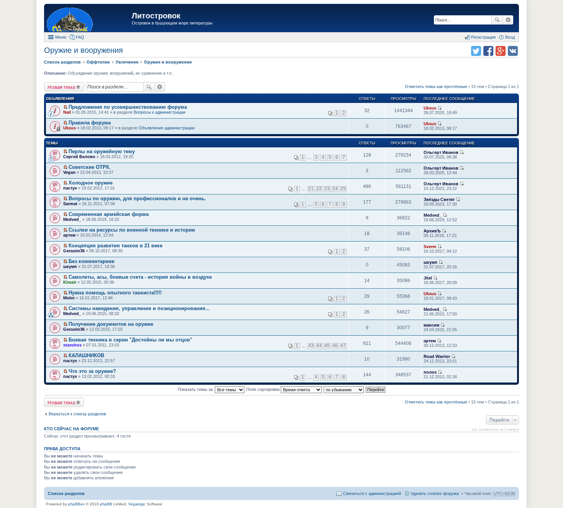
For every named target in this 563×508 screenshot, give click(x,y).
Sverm (430, 246)
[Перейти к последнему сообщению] (439, 108)
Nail (67, 112)
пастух (70, 188)
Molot (69, 298)
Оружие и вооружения (83, 50)
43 (311, 345)
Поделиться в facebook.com (488, 51)
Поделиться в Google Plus (501, 51)
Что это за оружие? (92, 371)
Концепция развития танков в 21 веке (115, 245)
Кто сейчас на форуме (71, 428)
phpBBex (76, 504)
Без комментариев (92, 261)
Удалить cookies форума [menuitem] (435, 493)
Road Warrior (437, 356)
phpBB (106, 504)
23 (327, 188)
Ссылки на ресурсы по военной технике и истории (132, 230)
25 (343, 188)
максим (431, 325)
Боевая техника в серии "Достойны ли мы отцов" (130, 340)
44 (319, 345)
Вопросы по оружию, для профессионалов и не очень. (137, 198)
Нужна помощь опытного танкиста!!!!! (115, 293)
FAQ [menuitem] (80, 37)
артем (69, 235)
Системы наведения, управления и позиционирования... (139, 308)
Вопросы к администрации (159, 112)
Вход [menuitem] (510, 37)
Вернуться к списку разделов (77, 414)
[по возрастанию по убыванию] (344, 389)
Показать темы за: (196, 389)
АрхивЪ (432, 231)
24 (335, 188)
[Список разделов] (89, 19)
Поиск (497, 20)
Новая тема (61, 86)
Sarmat (70, 203)
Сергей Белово (79, 156)
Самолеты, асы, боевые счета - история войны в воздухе (140, 277)
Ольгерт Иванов (441, 152)
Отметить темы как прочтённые (436, 86)
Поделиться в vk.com (513, 51)
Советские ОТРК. (90, 167)
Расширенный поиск (508, 20)
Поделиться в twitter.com (476, 51)
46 (335, 345)
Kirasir (69, 282)
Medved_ (72, 219)
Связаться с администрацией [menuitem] (372, 493)
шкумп (70, 266)
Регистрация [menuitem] (483, 37)
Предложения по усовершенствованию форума (128, 107)
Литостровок (156, 15)
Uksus (430, 108)
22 (319, 188)
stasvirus (72, 345)
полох (430, 372)
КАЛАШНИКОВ (86, 355)
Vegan (69, 172)
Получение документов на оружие (111, 324)
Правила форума (90, 123)
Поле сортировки (263, 389)
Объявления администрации (167, 128)
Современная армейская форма (109, 214)
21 (311, 188)
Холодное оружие (91, 183)
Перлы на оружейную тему (102, 151)
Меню (60, 37)
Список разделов (66, 493)
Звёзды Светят (439, 199)
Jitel (428, 278)
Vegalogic (137, 504)
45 (327, 345)
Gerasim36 (74, 250)
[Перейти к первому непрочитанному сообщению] (65, 107)
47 (343, 345)
